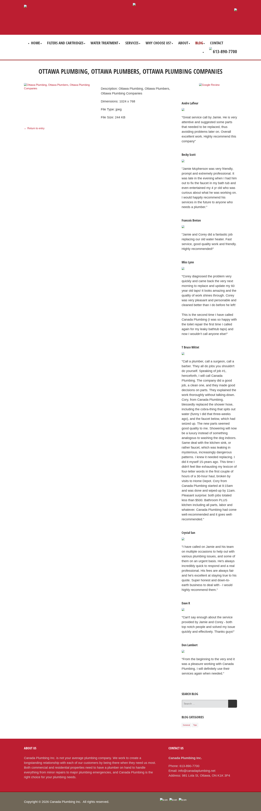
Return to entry (34, 128)
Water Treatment (104, 42)
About (183, 42)
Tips (195, 725)
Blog (199, 42)
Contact (216, 42)
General (186, 725)
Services (131, 42)
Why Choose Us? (158, 42)
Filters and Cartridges (65, 42)
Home (35, 42)
